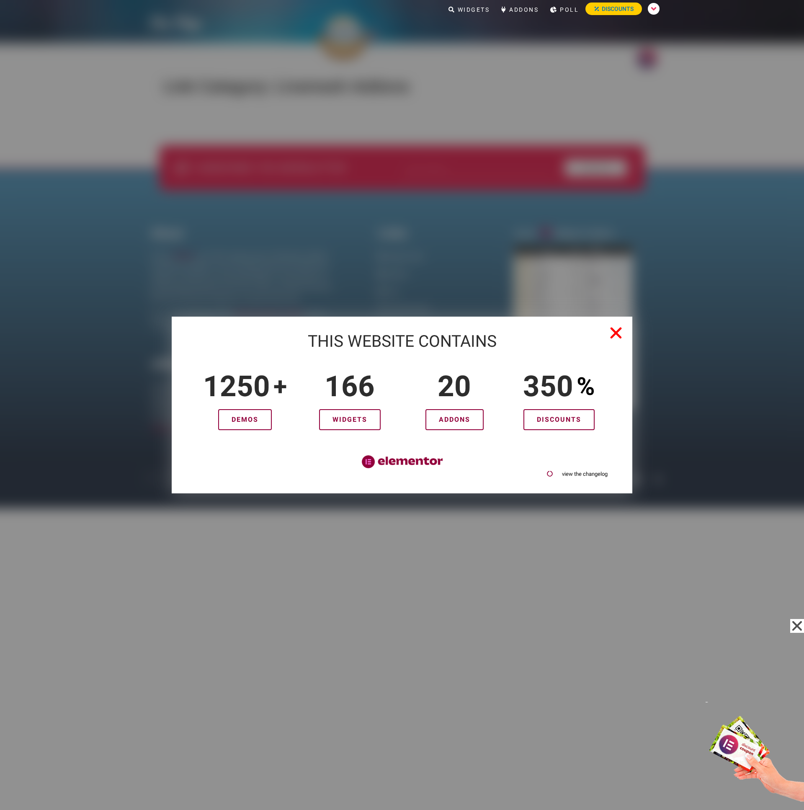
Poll (568, 9)
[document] (402, 405)
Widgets (472, 9)
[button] (616, 333)
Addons (523, 9)
